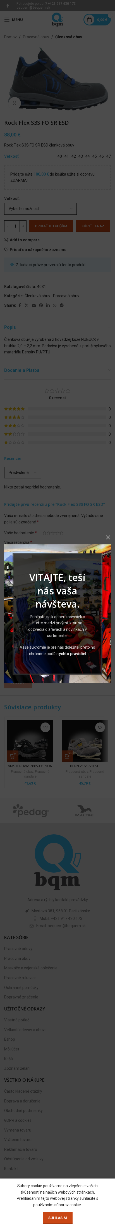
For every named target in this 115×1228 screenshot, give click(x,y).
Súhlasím (57, 1218)
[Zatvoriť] (108, 537)
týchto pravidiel (72, 653)
